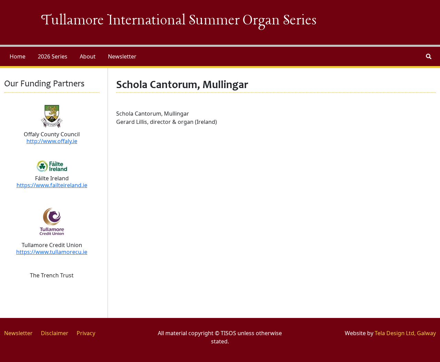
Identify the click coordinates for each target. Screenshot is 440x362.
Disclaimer (54, 333)
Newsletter (122, 56)
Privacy (86, 333)
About (88, 56)
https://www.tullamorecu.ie (51, 252)
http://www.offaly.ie (51, 141)
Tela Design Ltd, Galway (405, 333)
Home (17, 56)
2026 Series (52, 56)
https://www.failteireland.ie (51, 185)
